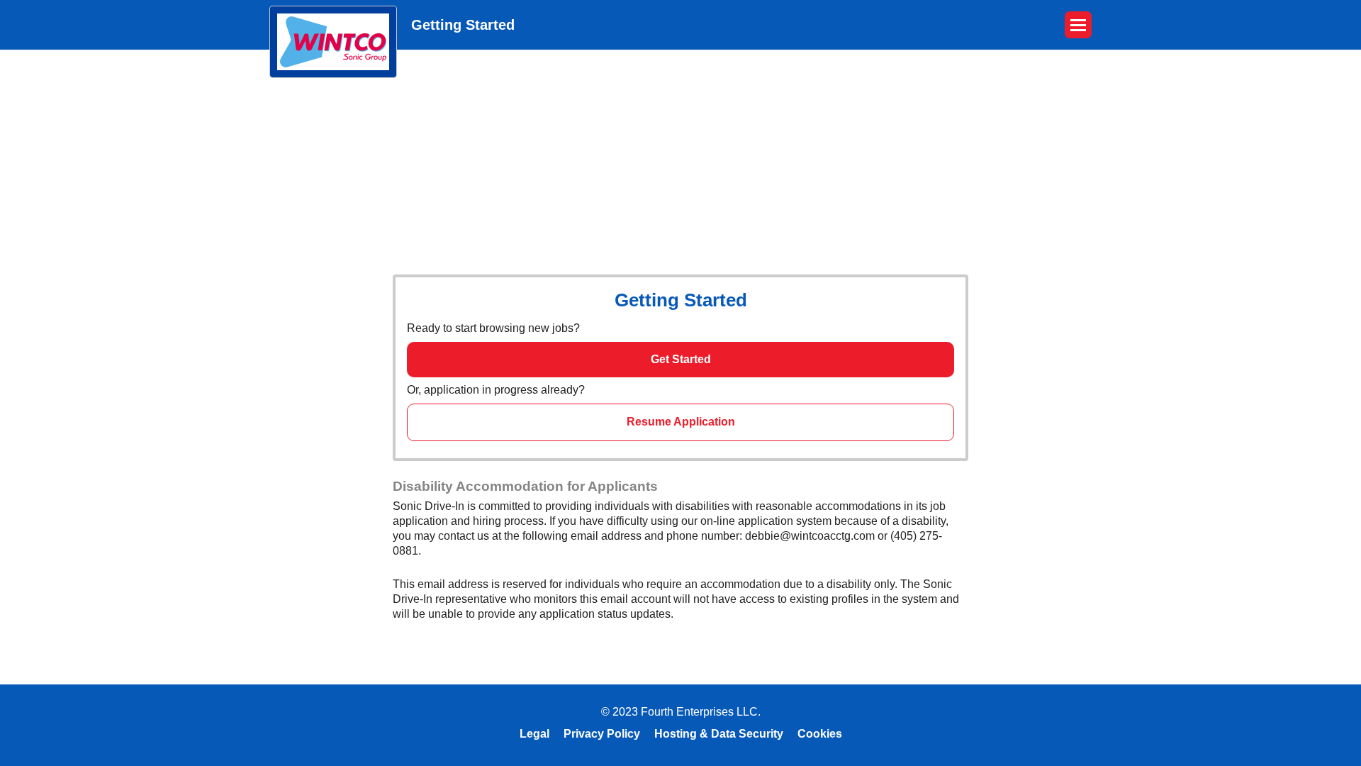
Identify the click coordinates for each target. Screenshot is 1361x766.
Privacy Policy (602, 734)
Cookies (819, 734)
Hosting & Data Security (718, 734)
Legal (534, 734)
